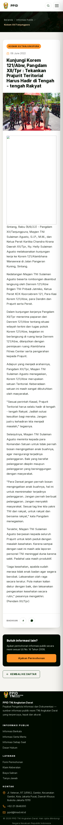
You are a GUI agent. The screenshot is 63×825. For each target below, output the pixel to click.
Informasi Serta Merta (14, 736)
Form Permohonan (13, 762)
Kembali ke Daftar (23, 674)
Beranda (8, 19)
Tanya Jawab (10, 778)
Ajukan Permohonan (31, 658)
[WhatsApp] (31, 620)
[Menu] (56, 5)
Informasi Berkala (12, 731)
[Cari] (48, 5)
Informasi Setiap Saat (14, 742)
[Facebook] (23, 620)
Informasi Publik (24, 19)
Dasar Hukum (10, 747)
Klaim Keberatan (11, 767)
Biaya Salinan (10, 772)
